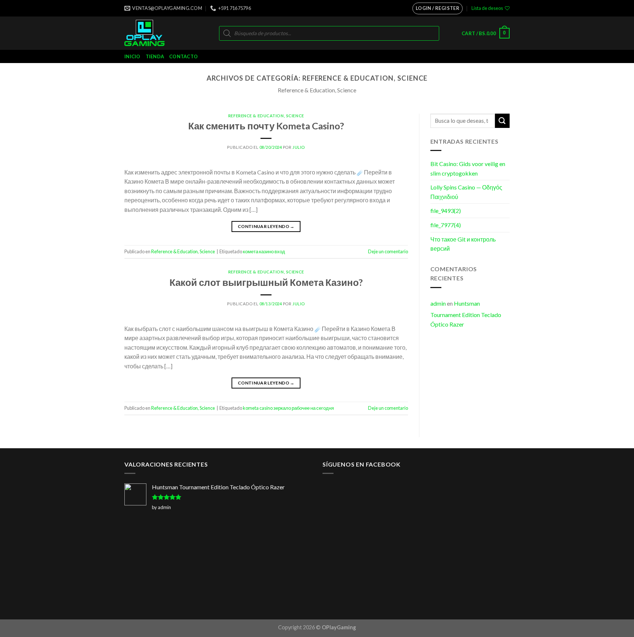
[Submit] (502, 121)
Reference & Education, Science (266, 115)
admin (438, 303)
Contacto (183, 56)
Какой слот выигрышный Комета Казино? (266, 282)
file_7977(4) (445, 224)
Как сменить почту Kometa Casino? (266, 125)
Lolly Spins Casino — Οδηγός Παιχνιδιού (466, 192)
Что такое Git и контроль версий (463, 244)
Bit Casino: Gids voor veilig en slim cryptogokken (467, 168)
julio (298, 147)
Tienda (155, 56)
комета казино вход (264, 251)
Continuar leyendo (266, 226)
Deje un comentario (388, 251)
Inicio (132, 56)
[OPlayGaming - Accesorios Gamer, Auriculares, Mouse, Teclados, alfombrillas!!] (154, 33)
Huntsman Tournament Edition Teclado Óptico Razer (465, 314)
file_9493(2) (445, 210)
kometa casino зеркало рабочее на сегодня (288, 408)
